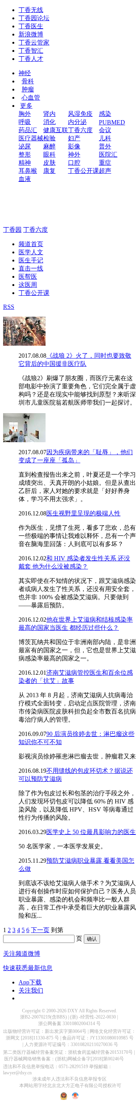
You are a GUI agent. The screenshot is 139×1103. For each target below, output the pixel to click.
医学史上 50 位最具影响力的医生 (91, 832)
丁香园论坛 (34, 18)
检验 (49, 138)
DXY (73, 1010)
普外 (105, 146)
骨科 (28, 81)
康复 (49, 170)
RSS (8, 306)
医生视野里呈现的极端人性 (83, 513)
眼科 (49, 154)
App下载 (30, 982)
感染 (105, 113)
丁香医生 (31, 26)
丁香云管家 (34, 42)
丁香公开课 (83, 170)
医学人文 (31, 252)
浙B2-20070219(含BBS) (43, 1017)
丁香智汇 (31, 50)
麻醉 (49, 146)
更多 (26, 105)
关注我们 (31, 990)
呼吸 (25, 122)
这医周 (28, 284)
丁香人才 (31, 58)
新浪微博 (31, 34)
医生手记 (31, 260)
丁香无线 (31, 10)
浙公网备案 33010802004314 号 (69, 1023)
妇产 (74, 138)
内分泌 (77, 122)
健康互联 (55, 130)
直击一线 (31, 268)
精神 (25, 162)
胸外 (25, 113)
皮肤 (49, 162)
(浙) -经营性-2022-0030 (93, 1017)
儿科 (105, 138)
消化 (49, 122)
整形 (25, 154)
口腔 (74, 162)
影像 (74, 146)
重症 (105, 162)
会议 (105, 130)
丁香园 (12, 229)
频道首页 (31, 244)
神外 (74, 154)
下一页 (40, 930)
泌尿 (25, 146)
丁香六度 (80, 130)
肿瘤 (28, 89)
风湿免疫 (80, 113)
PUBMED (112, 122)
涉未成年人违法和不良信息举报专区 (69, 1079)
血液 (25, 179)
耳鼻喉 (28, 170)
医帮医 (28, 276)
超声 (105, 170)
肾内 (49, 113)
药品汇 (28, 130)
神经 (25, 73)
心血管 (31, 97)
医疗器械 (31, 138)
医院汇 (108, 154)
